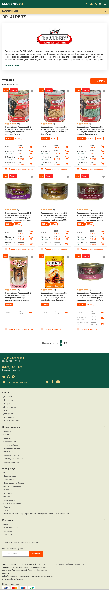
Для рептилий (9, 407)
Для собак (7, 397)
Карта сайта (8, 479)
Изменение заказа (11, 448)
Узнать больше (12, 65)
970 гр (17, 224)
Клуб (5, 510)
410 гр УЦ (90, 138)
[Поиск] (87, 4)
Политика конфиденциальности (70, 564)
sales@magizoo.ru (9, 576)
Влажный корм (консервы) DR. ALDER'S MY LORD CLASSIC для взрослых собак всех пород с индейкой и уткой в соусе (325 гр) (54, 216)
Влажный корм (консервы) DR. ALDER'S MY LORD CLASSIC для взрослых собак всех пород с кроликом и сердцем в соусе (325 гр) (18, 216)
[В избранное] (31, 91)
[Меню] (105, 4)
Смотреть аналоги (53, 329)
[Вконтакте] (46, 381)
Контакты (7, 535)
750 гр (17, 138)
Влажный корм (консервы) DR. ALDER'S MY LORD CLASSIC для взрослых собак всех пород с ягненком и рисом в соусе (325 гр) (90, 297)
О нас (5, 524)
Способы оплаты (10, 441)
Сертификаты (9, 500)
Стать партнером (10, 528)
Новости (7, 431)
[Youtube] (58, 381)
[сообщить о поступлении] (67, 243)
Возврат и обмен (10, 445)
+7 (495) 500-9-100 (13, 358)
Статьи (6, 435)
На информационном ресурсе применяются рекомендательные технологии (36, 514)
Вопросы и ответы (11, 455)
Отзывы (6, 473)
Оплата (6, 497)
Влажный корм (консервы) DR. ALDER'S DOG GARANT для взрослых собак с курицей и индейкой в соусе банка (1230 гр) (54, 297)
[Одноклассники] (52, 381)
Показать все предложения (21, 169)
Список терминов (11, 462)
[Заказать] (31, 146)
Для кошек (8, 400)
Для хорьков (8, 417)
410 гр (8, 138)
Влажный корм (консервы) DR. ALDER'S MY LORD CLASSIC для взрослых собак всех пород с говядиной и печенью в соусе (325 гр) (90, 216)
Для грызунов (9, 414)
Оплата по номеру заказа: (14, 548)
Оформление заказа (12, 486)
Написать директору (17, 382)
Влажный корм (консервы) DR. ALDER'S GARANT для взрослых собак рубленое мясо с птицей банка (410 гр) (54, 130)
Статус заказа (9, 490)
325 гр (8, 224)
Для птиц (7, 410)
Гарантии (7, 438)
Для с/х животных (11, 421)
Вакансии (7, 531)
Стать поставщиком (12, 503)
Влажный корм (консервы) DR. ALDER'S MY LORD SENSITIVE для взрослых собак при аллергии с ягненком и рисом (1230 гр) (18, 297)
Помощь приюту (10, 476)
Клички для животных (13, 459)
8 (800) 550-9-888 (12, 367)
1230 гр (9, 304)
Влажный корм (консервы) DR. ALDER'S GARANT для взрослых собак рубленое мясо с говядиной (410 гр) (18, 130)
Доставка (7, 493)
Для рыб (7, 403)
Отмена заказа (9, 452)
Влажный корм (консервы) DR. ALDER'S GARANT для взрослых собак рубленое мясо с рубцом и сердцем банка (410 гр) (90, 130)
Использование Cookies (13, 483)
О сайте (6, 507)
